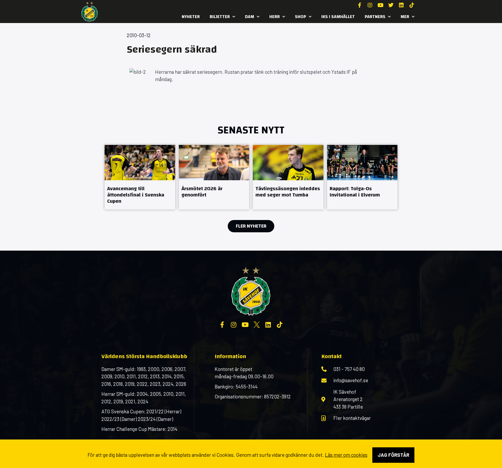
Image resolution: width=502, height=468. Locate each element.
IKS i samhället (338, 17)
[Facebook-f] (359, 5)
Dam (249, 17)
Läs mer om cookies (346, 455)
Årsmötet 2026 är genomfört (202, 192)
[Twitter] (391, 5)
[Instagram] (370, 5)
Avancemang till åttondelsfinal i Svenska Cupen (135, 195)
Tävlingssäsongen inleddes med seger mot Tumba (287, 192)
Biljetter (220, 17)
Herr (274, 17)
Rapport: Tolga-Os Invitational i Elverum (355, 192)
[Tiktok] (412, 5)
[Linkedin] (401, 5)
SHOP (300, 17)
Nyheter (191, 17)
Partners (375, 17)
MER (405, 17)
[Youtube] (380, 5)
